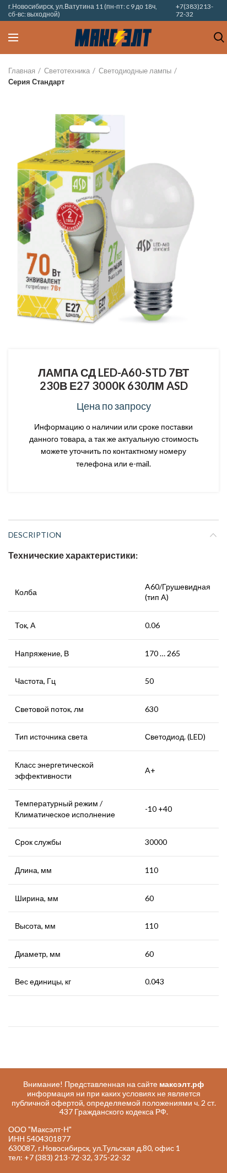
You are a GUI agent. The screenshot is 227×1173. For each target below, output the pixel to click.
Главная (21, 70)
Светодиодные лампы (135, 70)
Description (34, 534)
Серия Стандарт (36, 81)
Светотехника (67, 70)
